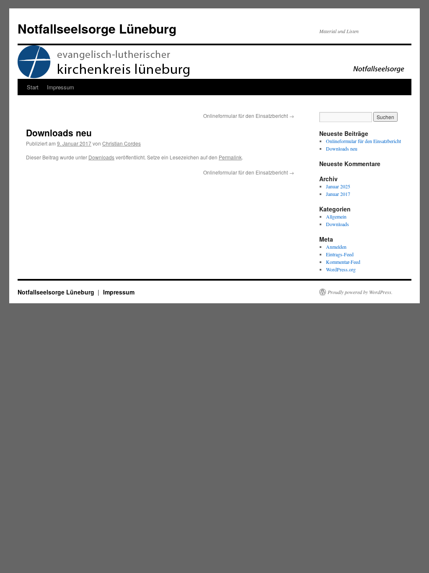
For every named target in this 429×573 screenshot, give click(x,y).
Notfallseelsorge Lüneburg (97, 28)
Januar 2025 (338, 186)
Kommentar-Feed (343, 261)
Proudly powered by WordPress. (360, 292)
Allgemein (336, 216)
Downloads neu (341, 148)
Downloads (101, 157)
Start (33, 87)
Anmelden (336, 246)
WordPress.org (341, 269)
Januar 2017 (338, 193)
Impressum (60, 87)
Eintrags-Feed (340, 254)
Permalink (230, 157)
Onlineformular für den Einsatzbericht (248, 115)
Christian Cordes (121, 143)
